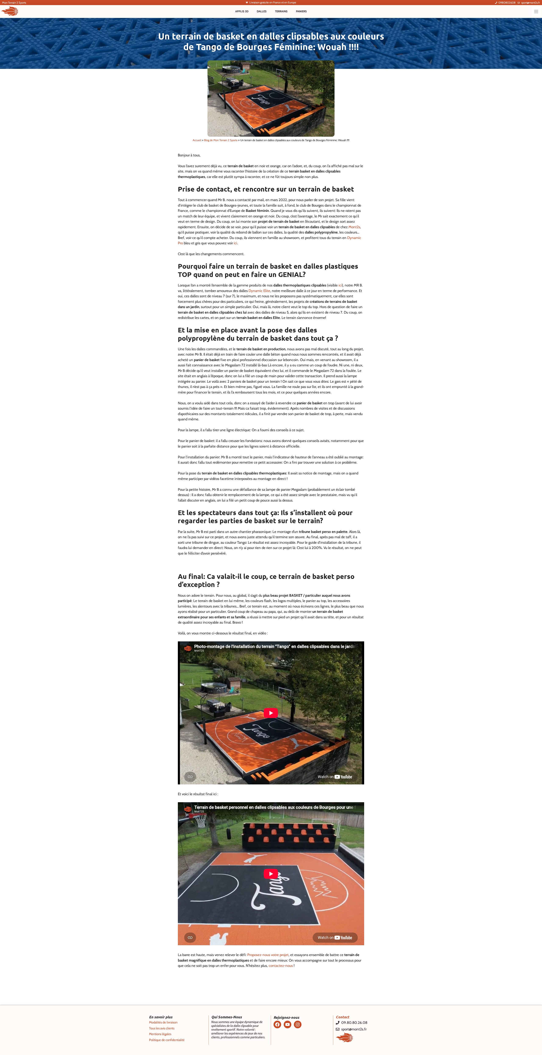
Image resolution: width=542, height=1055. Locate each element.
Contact (342, 1017)
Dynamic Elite (259, 291)
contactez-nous (281, 965)
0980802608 (507, 2)
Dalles (262, 11)
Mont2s (354, 227)
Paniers (301, 11)
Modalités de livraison (163, 1022)
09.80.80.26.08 (354, 1022)
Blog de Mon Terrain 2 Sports (220, 140)
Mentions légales (160, 1034)
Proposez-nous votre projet (268, 955)
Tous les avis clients (161, 1028)
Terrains (281, 11)
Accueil (197, 140)
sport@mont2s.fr (530, 2)
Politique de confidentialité (167, 1040)
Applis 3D (241, 11)
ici (235, 243)
